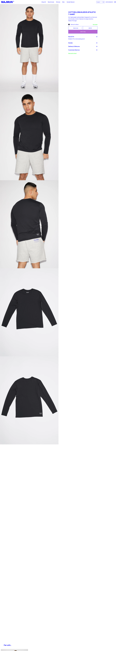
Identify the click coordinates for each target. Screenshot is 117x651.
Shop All (44, 2)
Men (63, 2)
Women (58, 2)
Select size (75, 28)
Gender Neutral (70, 2)
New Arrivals (51, 2)
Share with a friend (72, 53)
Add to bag (82, 31)
